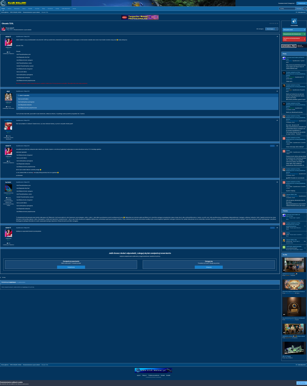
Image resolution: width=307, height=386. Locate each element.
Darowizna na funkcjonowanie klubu (291, 39)
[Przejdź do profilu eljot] (8, 96)
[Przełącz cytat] (18, 95)
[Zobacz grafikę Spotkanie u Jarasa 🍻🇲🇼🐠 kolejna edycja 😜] (294, 329)
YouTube (37, 8)
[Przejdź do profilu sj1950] (284, 138)
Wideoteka (17, 8)
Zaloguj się (208, 267)
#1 (277, 36)
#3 (277, 120)
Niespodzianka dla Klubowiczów (292, 34)
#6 (277, 227)
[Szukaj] (305, 8)
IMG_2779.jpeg (286, 356)
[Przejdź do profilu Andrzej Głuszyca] (284, 116)
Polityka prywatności (153, 375)
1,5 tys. (9, 136)
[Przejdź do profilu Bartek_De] (284, 73)
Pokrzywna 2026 (288, 29)
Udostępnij (260, 29)
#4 (277, 145)
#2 (277, 91)
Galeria (9, 8)
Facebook (50, 8)
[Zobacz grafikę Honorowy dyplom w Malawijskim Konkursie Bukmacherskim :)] (294, 284)
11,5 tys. (9, 106)
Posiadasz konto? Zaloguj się (286, 3)
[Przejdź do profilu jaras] (284, 58)
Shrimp (288, 150)
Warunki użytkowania (23, 384)
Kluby (43, 8)
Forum (3, 8)
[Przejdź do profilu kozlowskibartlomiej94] (284, 247)
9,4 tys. (9, 197)
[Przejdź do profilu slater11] (3, 29)
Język (138, 375)
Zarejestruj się (301, 3)
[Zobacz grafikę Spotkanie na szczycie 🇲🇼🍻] (294, 265)
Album (24, 8)
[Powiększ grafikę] (117, 39)
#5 (277, 182)
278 (9, 52)
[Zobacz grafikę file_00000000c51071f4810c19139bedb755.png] (294, 306)
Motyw (144, 375)
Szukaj (57, 8)
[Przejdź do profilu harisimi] (8, 187)
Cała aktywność (66, 8)
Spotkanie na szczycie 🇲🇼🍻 (289, 273)
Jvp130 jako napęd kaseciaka (293, 246)
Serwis (74, 8)
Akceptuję (302, 383)
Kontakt (30, 8)
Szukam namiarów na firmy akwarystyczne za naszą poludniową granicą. (295, 74)
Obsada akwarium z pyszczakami (22, 29)
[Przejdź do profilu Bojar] (284, 85)
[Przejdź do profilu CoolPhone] (8, 126)
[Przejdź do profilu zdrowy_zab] (284, 240)
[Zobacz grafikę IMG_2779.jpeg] (294, 348)
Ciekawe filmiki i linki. (291, 194)
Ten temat (298, 8)
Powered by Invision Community (153, 377)
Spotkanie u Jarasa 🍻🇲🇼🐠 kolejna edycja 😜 (294, 336)
